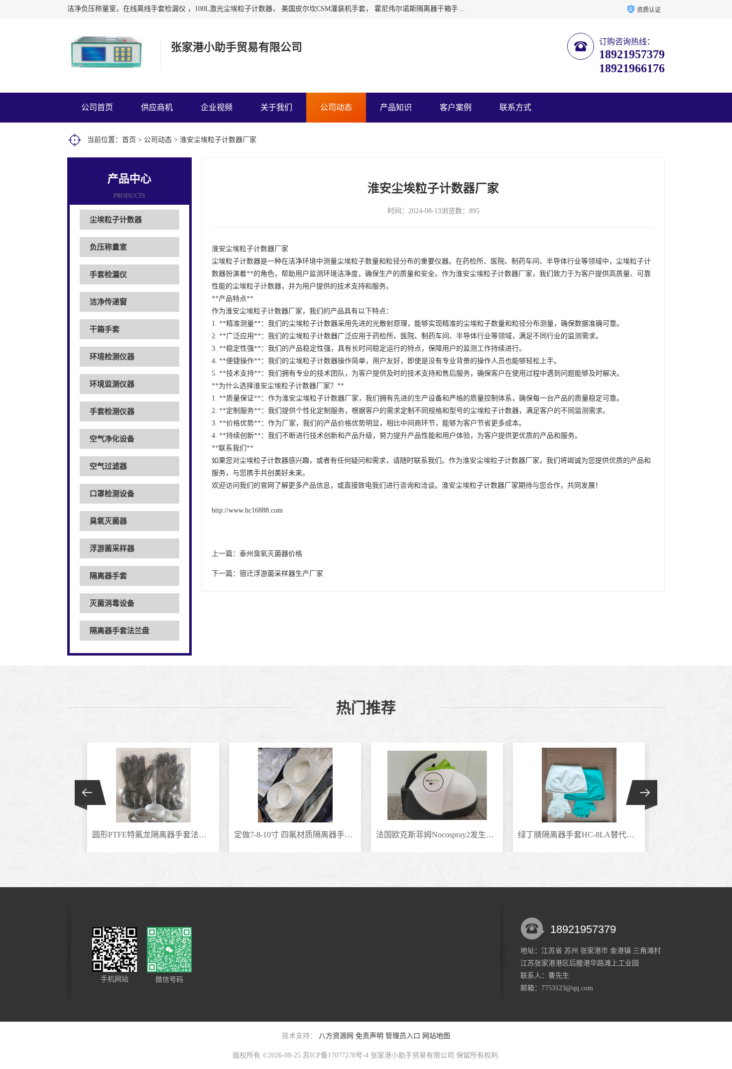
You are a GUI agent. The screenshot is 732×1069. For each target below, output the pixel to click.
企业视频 (217, 107)
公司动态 (336, 107)
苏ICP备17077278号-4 (335, 1055)
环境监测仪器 (112, 384)
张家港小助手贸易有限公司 (412, 1055)
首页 (129, 139)
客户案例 (456, 107)
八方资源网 (336, 1036)
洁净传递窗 (108, 302)
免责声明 (369, 1036)
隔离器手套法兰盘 (119, 631)
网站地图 (436, 1036)
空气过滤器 (108, 466)
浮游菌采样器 (112, 548)
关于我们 (276, 107)
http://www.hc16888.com (247, 510)
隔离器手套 (108, 576)
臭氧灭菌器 (108, 521)
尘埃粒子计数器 (116, 220)
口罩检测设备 (112, 494)
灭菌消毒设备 (112, 603)
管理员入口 (402, 1036)
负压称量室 (108, 247)
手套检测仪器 (112, 411)
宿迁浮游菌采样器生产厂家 (281, 573)
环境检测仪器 (112, 357)
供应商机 (157, 107)
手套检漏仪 (108, 274)
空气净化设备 (112, 439)
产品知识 (396, 107)
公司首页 (97, 107)
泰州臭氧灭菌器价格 (271, 553)
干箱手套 (105, 329)
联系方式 (515, 107)
